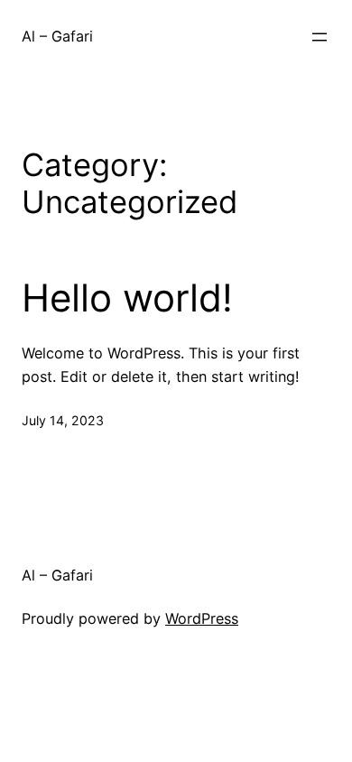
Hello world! (127, 298)
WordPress (201, 618)
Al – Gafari (57, 36)
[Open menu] (319, 37)
